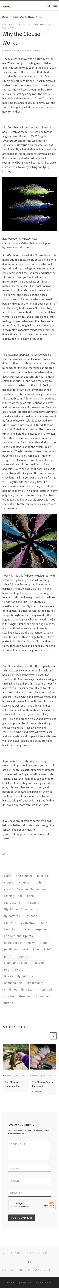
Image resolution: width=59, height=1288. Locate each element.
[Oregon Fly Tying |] (6, 5)
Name (14, 1168)
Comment (17, 1144)
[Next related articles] (53, 1035)
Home (5, 16)
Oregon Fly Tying (23, 1282)
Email (15, 1180)
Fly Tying (14, 16)
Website (16, 1193)
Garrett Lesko (12, 50)
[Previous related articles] (45, 1035)
